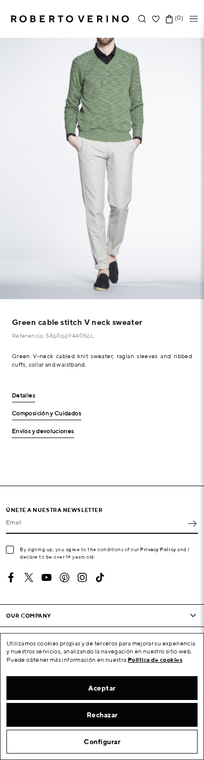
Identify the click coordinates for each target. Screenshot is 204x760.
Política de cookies (155, 659)
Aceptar (102, 688)
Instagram (82, 577)
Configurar (102, 742)
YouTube (46, 577)
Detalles (23, 395)
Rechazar (102, 715)
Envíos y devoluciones (43, 431)
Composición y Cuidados (46, 413)
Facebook (11, 577)
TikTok (100, 577)
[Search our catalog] (142, 19)
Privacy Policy (158, 549)
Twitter (29, 577)
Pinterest (64, 577)
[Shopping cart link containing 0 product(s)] (169, 19)
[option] (102, 168)
